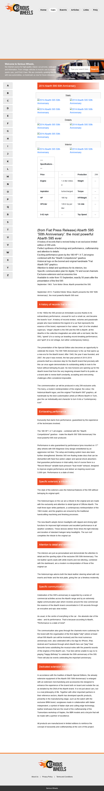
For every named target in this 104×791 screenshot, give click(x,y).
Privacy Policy (47, 777)
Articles (75, 10)
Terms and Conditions (64, 777)
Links (86, 10)
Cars (53, 10)
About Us (35, 777)
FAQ (95, 10)
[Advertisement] (52, 36)
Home (43, 10)
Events (63, 10)
